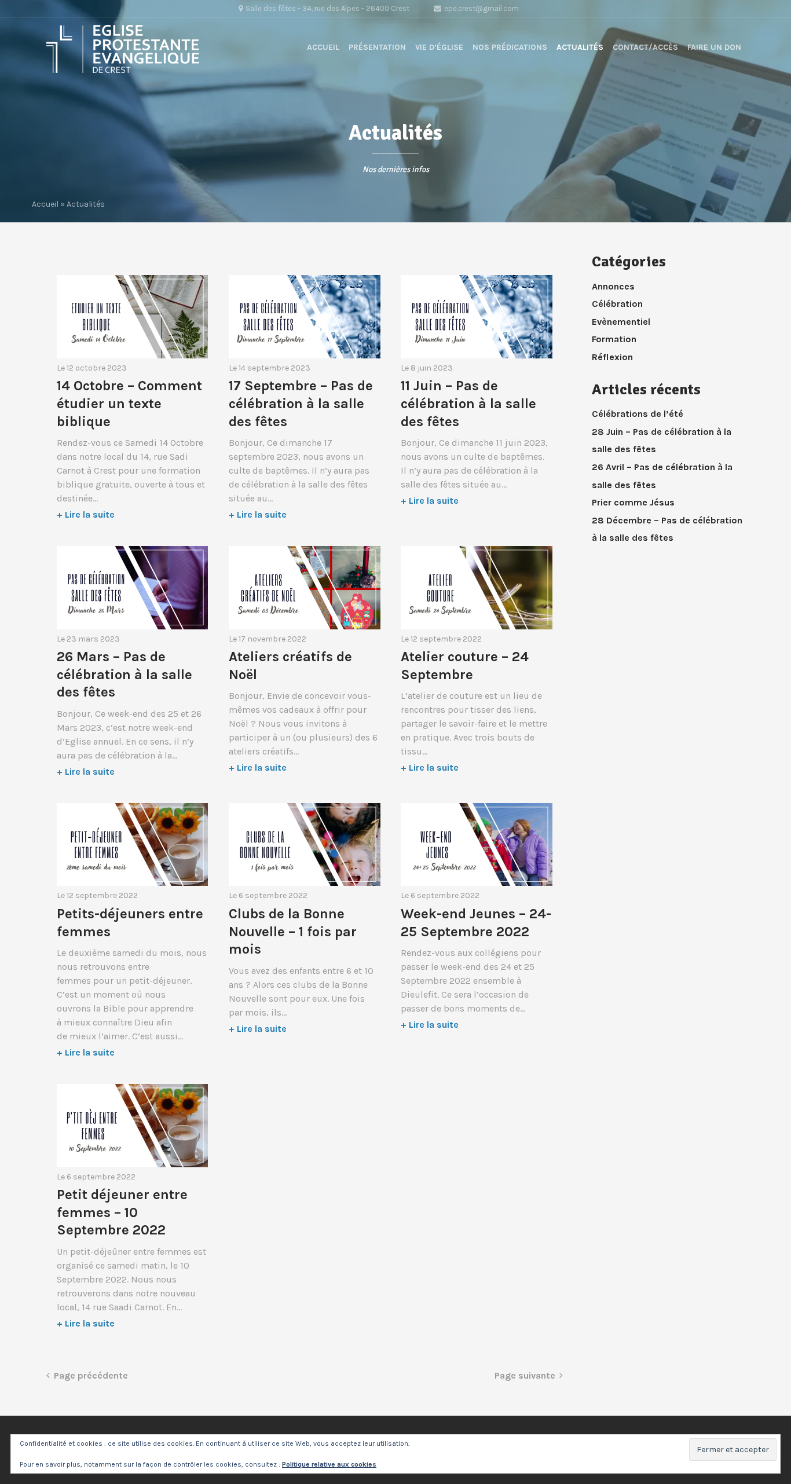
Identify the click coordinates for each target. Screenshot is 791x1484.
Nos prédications (510, 47)
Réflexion (612, 356)
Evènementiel (621, 321)
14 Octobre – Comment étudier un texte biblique (129, 403)
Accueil (323, 47)
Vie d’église (439, 47)
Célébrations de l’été (637, 413)
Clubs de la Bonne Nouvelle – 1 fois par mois (293, 931)
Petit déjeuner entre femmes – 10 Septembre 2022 (122, 1212)
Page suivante (525, 1375)
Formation (614, 339)
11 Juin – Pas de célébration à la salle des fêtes (468, 403)
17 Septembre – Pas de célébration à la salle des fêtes (301, 403)
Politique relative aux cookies (329, 1464)
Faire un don (714, 47)
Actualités (579, 47)
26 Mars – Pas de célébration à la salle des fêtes (124, 674)
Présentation (377, 47)
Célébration (617, 303)
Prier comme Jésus (633, 502)
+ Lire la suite (86, 514)
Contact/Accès (645, 47)
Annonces (613, 286)
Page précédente (91, 1375)
